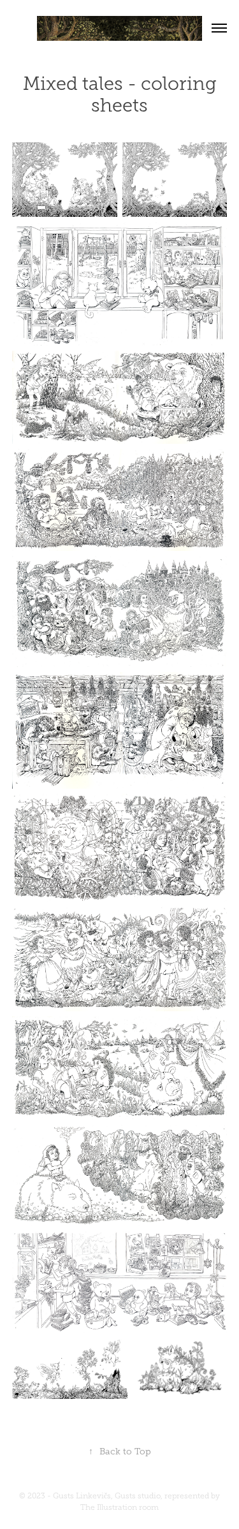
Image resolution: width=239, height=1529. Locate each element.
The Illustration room (119, 1507)
